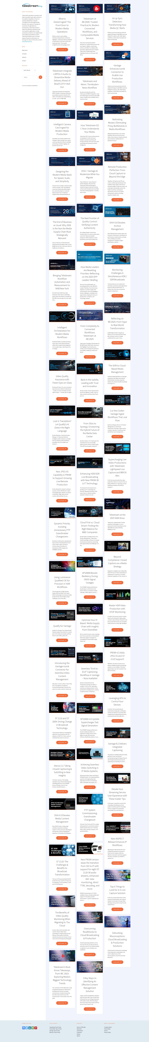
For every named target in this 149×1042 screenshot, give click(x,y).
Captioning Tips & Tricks (55, 1027)
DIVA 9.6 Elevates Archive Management (117, 226)
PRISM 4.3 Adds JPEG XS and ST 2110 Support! (117, 656)
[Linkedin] (29, 1028)
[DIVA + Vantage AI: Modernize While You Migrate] (90, 160)
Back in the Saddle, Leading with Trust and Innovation (90, 383)
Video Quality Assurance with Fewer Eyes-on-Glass (62, 379)
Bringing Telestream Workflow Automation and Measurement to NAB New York (62, 282)
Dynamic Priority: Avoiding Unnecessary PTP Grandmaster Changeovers (62, 530)
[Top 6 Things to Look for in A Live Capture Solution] (117, 875)
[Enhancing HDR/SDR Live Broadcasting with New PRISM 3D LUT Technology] (90, 463)
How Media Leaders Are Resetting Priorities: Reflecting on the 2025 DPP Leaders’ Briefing (89, 273)
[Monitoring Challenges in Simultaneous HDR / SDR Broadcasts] (117, 259)
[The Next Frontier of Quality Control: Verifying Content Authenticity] (90, 208)
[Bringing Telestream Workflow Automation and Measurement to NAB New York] (62, 264)
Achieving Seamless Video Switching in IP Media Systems (90, 767)
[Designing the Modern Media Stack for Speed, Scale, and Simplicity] (62, 161)
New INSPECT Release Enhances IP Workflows (117, 842)
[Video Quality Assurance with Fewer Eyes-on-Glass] (62, 365)
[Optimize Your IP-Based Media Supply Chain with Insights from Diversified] (90, 609)
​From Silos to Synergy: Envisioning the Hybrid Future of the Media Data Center (89, 430)
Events (78, 1034)
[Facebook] (23, 1028)
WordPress (35, 85)
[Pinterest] (35, 1028)
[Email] (32, 1028)
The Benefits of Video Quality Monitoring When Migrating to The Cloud (62, 919)
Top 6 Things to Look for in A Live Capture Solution (117, 890)
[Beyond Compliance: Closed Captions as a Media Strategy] (117, 546)
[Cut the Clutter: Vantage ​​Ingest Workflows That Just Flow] (117, 400)
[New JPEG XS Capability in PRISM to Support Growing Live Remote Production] (62, 460)
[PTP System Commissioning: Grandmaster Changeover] (90, 799)
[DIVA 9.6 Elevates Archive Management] (117, 211)
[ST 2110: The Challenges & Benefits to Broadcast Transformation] (62, 850)
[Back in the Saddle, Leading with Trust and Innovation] (90, 369)
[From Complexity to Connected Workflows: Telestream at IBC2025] (90, 315)
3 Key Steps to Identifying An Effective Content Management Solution (90, 985)
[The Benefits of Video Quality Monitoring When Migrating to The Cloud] (62, 901)
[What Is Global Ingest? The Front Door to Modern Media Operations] (62, 8)
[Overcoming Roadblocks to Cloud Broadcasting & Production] (90, 917)
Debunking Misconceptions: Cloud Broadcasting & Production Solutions (117, 939)
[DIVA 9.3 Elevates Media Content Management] (62, 804)
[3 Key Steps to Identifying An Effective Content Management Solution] (90, 966)
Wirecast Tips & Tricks (55, 1032)
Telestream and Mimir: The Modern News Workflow (90, 84)
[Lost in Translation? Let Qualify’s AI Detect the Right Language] (62, 410)
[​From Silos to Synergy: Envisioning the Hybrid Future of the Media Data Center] (90, 412)
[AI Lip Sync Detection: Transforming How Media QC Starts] (117, 8)
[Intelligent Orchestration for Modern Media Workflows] (62, 316)
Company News (108, 1027)
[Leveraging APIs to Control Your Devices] (117, 687)
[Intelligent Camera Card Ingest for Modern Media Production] (62, 114)
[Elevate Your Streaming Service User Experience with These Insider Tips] (117, 778)
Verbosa (30, 85)
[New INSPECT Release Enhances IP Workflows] (117, 827)
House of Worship (81, 1027)
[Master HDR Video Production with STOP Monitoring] (117, 594)
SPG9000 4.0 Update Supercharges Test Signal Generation (89, 722)
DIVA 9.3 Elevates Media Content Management (62, 818)
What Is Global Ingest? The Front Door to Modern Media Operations (62, 25)
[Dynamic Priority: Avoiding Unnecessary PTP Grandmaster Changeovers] (62, 512)
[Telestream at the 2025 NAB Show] (117, 504)
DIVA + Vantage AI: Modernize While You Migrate (89, 174)
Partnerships (107, 1029)
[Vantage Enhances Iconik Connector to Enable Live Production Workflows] (117, 55)
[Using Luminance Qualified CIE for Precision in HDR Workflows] (62, 566)
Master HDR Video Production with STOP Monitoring (117, 608)
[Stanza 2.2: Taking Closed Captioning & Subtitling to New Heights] (62, 754)
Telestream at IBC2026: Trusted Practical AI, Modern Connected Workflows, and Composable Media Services (89, 28)
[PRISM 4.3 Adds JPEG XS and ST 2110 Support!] (117, 642)
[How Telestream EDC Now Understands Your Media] (90, 115)
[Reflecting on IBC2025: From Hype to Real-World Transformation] (117, 307)
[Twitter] (26, 1028)
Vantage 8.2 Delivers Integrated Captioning (117, 747)
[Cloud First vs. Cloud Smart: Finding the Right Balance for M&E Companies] (90, 511)
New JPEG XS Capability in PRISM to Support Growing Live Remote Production (62, 478)
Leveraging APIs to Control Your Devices (117, 701)
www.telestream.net (27, 41)
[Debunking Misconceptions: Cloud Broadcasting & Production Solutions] (117, 921)
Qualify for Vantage (62, 625)
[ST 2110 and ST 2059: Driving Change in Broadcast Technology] (62, 707)
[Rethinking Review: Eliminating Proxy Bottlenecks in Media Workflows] (117, 109)
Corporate (79, 1032)
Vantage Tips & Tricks (55, 1030)
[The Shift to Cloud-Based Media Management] (117, 354)
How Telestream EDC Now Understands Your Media (89, 128)
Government (80, 1030)
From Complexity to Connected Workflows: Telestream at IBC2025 (89, 332)
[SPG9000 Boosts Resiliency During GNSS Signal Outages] (90, 562)
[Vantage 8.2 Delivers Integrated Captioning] (117, 733)
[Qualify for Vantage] (62, 615)
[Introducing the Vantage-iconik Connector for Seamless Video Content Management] (62, 652)
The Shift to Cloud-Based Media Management (117, 368)
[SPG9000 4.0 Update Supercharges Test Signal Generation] (90, 708)
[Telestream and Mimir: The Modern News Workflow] (90, 71)
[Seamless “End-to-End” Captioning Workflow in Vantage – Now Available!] (90, 658)
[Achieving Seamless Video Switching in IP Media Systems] (90, 753)
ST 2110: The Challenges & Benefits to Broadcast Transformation (62, 868)
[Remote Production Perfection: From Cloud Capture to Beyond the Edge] (117, 156)
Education (79, 1029)
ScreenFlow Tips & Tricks (56, 1029)
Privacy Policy (107, 1032)
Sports (78, 1036)
